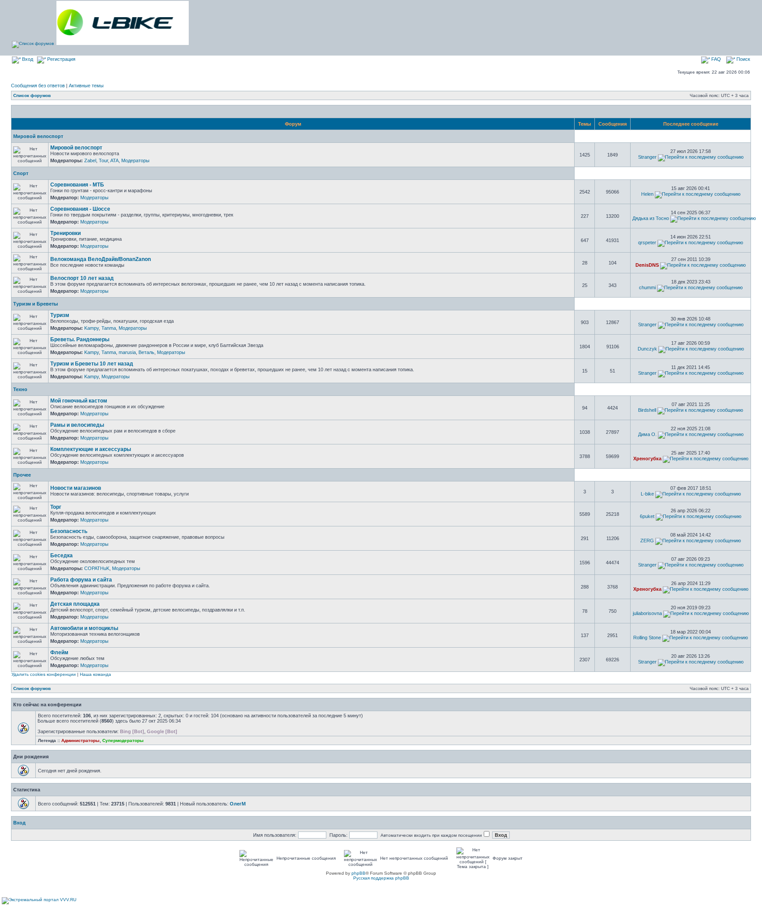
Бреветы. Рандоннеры (79, 339)
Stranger (647, 157)
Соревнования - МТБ (77, 185)
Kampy (91, 328)
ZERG (647, 540)
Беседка (61, 555)
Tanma (108, 328)
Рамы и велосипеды (77, 425)
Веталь (146, 352)
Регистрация (60, 59)
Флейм (59, 652)
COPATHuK (96, 568)
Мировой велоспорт (38, 136)
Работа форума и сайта (81, 580)
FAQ (715, 59)
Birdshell (647, 410)
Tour (103, 160)
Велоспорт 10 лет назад (82, 278)
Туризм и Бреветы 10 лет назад (91, 364)
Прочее (22, 474)
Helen (647, 194)
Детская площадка (75, 604)
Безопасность (68, 531)
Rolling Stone (647, 637)
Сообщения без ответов (38, 85)
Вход (27, 59)
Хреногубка (647, 458)
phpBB (358, 873)
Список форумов (32, 95)
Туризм (59, 315)
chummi (647, 287)
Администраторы (80, 740)
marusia (127, 352)
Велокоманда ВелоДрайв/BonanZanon (100, 259)
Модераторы (135, 160)
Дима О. (647, 434)
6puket (647, 516)
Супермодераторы (123, 740)
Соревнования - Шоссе (80, 209)
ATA (114, 160)
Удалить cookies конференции (43, 674)
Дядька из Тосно (650, 218)
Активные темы (86, 85)
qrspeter (647, 242)
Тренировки (65, 233)
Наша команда (95, 674)
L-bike (647, 493)
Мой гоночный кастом (78, 401)
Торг (55, 507)
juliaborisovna (647, 613)
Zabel (90, 160)
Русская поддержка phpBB (381, 878)
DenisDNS (647, 265)
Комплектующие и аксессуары (90, 449)
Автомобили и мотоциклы (84, 628)
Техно (20, 389)
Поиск (742, 59)
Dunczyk (647, 348)
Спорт (20, 173)
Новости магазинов (75, 488)
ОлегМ (238, 803)
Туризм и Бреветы (35, 303)
